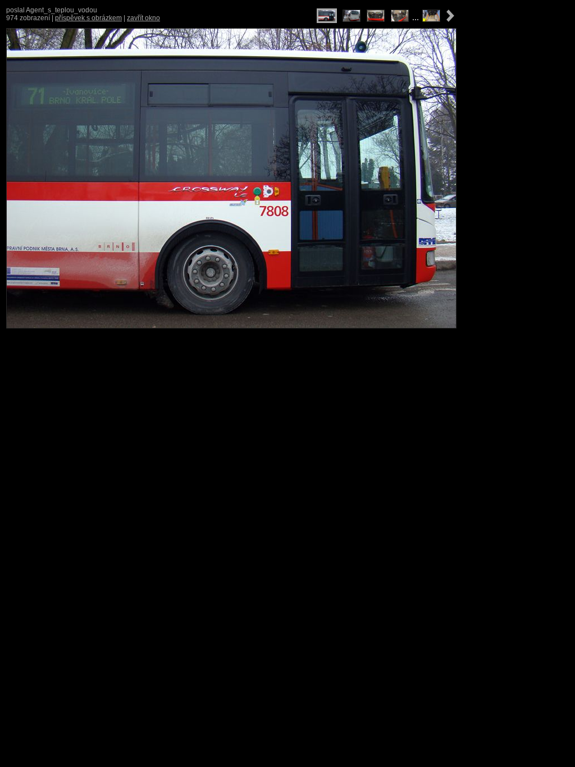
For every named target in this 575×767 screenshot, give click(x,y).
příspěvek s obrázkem (88, 18)
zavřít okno (143, 18)
